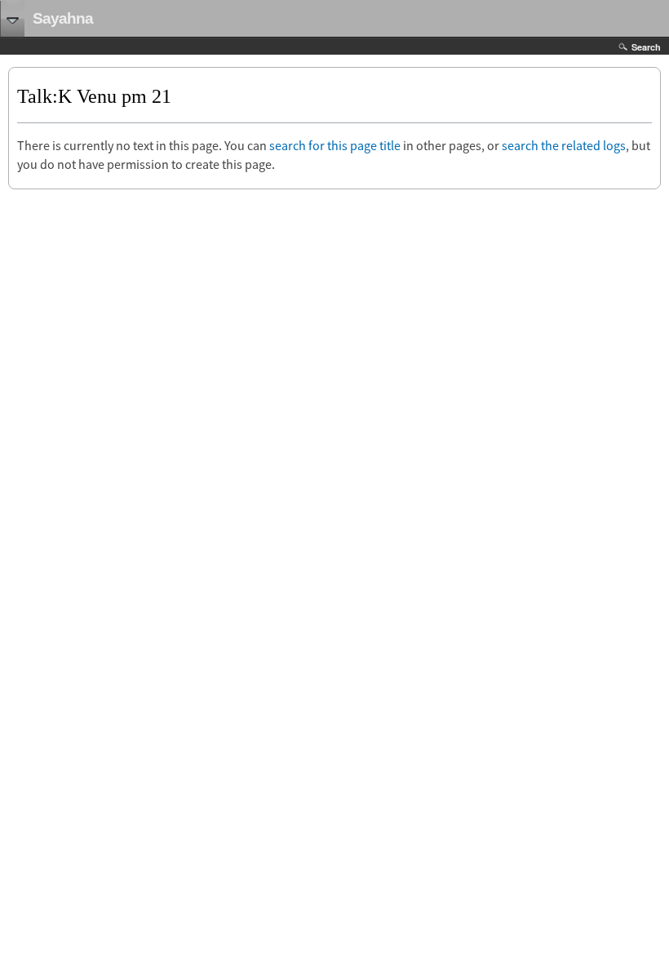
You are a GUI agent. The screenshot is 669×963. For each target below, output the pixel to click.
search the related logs (564, 145)
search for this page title (335, 145)
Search (646, 47)
